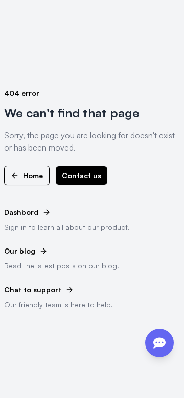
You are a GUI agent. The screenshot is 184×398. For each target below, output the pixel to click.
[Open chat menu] (159, 343)
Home (33, 175)
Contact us (81, 175)
